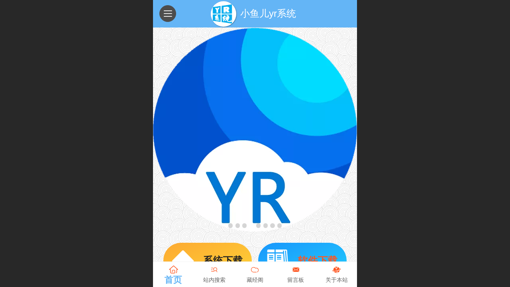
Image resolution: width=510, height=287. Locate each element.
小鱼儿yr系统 (268, 13)
